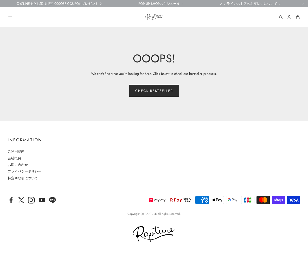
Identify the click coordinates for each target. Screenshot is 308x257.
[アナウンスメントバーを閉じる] (303, 3)
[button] (10, 17)
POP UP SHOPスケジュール (159, 3)
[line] (52, 200)
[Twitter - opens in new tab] (21, 200)
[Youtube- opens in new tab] (41, 200)
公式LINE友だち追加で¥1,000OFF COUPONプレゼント (57, 3)
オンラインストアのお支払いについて (248, 3)
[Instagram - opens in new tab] (31, 200)
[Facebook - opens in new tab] (11, 200)
